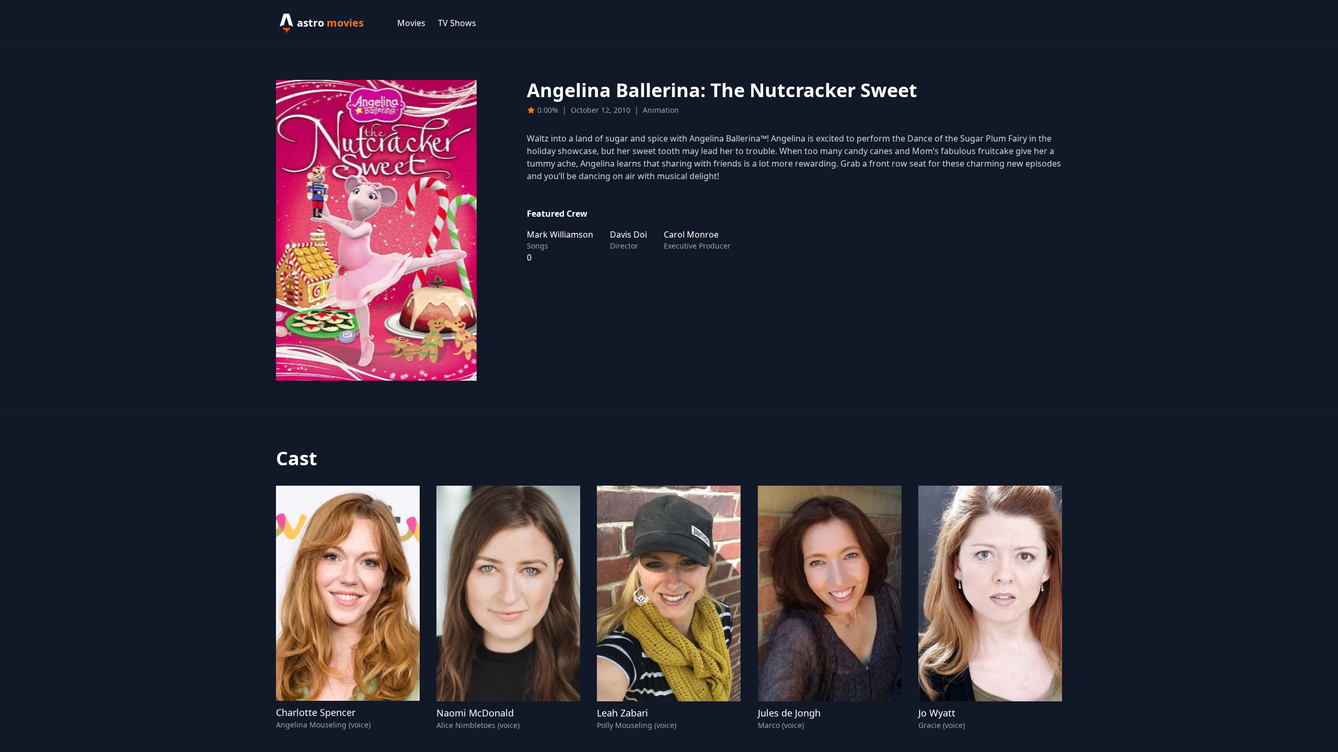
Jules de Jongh (789, 713)
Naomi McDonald (475, 713)
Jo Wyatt (936, 713)
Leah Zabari (622, 713)
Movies (411, 23)
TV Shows (457, 23)
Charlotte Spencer (315, 712)
